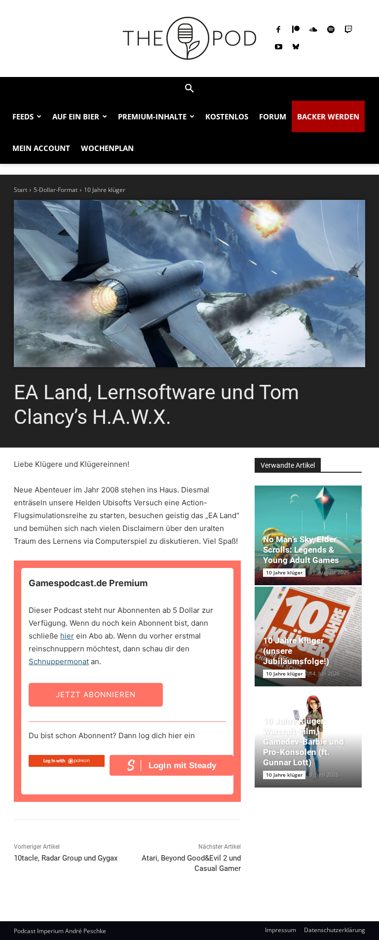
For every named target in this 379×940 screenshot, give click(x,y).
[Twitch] (348, 30)
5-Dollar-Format (55, 190)
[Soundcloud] (313, 30)
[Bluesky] (296, 47)
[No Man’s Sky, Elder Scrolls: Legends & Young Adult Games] (308, 535)
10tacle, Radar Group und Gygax (65, 858)
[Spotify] (331, 30)
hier (67, 635)
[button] (189, 89)
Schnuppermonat (59, 661)
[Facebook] (278, 30)
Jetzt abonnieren (96, 694)
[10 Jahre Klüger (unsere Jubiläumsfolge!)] (308, 636)
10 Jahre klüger (104, 190)
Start (20, 190)
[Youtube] (278, 47)
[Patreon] (296, 30)
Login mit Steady (182, 765)
